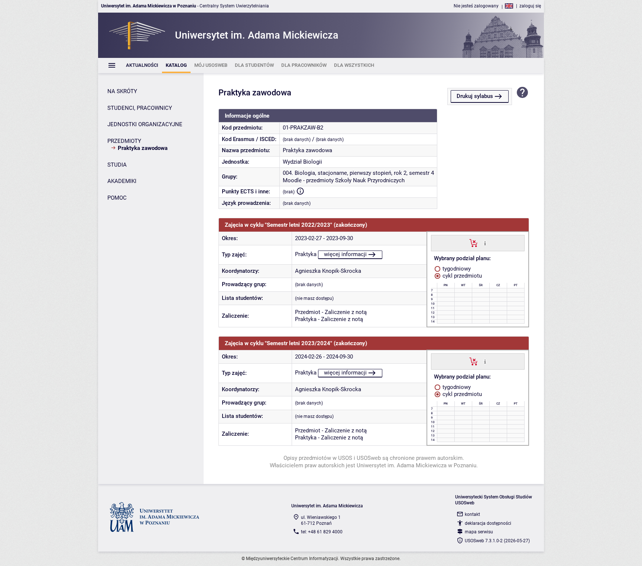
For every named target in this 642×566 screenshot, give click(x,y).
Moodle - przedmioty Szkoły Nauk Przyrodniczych (344, 180)
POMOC (117, 197)
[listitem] (142, 65)
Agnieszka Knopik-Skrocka (328, 271)
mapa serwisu (479, 531)
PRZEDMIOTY (124, 141)
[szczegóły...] (485, 242)
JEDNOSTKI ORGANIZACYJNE (144, 124)
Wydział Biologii (302, 161)
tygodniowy (456, 268)
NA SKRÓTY (122, 91)
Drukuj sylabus (475, 96)
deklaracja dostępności (488, 523)
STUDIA (117, 164)
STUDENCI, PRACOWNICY (139, 108)
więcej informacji (345, 254)
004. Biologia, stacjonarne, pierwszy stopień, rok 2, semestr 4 (358, 173)
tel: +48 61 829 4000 (322, 531)
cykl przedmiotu (461, 275)
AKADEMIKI (121, 181)
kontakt (472, 514)
